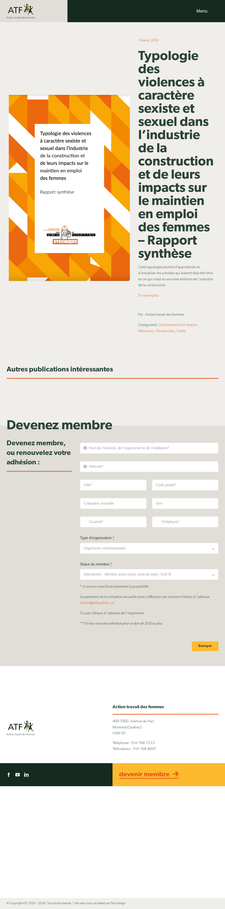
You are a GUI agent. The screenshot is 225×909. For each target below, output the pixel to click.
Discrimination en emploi (178, 325)
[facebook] (9, 775)
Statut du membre (96, 564)
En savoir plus (148, 295)
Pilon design (117, 903)
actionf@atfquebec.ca (97, 603)
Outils (181, 331)
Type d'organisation (97, 538)
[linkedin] (26, 775)
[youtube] (17, 775)
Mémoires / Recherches (156, 331)
